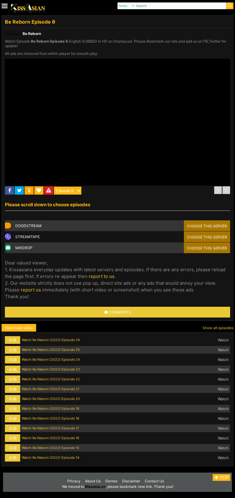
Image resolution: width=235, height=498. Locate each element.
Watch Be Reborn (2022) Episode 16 (50, 438)
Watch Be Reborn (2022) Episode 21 (50, 389)
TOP (223, 477)
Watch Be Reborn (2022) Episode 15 (50, 448)
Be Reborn (32, 33)
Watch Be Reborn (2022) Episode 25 (51, 350)
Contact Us (154, 481)
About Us (93, 481)
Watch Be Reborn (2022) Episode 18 (50, 418)
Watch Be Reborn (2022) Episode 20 (51, 399)
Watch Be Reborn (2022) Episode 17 (50, 428)
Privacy (73, 481)
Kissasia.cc (95, 486)
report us (31, 290)
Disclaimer (131, 481)
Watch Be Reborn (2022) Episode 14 (50, 457)
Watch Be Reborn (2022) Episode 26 (51, 340)
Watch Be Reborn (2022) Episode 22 (51, 379)
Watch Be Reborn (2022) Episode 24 (51, 359)
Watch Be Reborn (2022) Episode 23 (51, 369)
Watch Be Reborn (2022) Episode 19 (50, 408)
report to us (101, 276)
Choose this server (207, 226)
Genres (111, 481)
